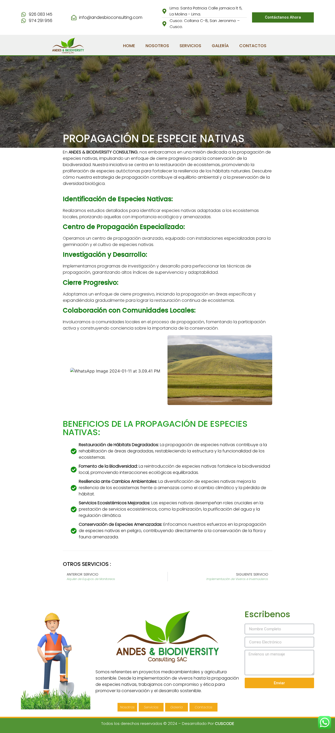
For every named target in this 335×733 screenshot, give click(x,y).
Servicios (190, 46)
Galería (220, 46)
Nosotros (157, 46)
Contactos (252, 46)
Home (129, 46)
